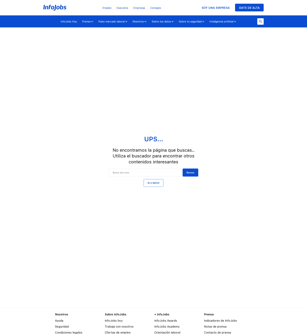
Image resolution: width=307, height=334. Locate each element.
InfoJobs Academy (167, 326)
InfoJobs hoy (114, 320)
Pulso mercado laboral (111, 21)
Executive (122, 7)
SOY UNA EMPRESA (216, 7)
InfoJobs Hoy (69, 21)
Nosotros (138, 21)
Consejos (155, 7)
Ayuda (59, 320)
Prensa (86, 21)
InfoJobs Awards (165, 320)
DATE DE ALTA (249, 7)
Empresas (139, 7)
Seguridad (62, 326)
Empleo (106, 7)
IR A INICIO (153, 183)
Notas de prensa (215, 326)
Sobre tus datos (161, 21)
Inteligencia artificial (221, 21)
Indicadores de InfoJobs (220, 320)
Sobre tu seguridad (190, 21)
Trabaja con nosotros (119, 326)
